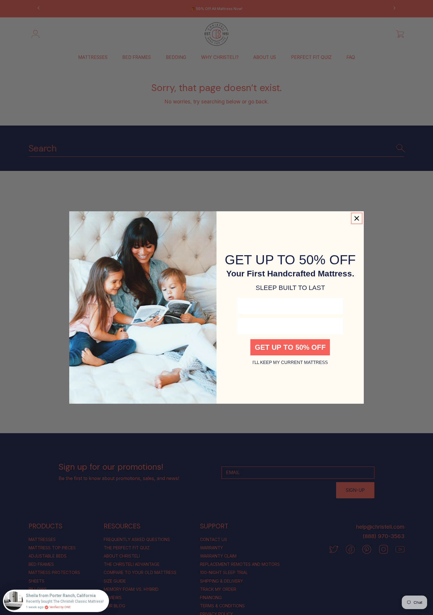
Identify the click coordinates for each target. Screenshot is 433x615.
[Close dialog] (356, 218)
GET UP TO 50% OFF (290, 347)
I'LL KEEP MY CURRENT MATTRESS (290, 362)
